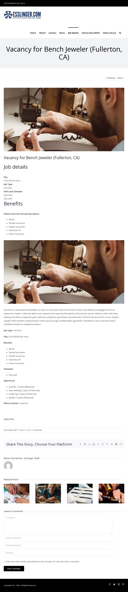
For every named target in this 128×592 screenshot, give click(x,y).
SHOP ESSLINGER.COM (11, 3)
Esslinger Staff (11, 430)
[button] (120, 32)
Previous (111, 78)
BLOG (23, 3)
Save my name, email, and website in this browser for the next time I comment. (43, 561)
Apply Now (9, 419)
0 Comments (37, 430)
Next (120, 78)
